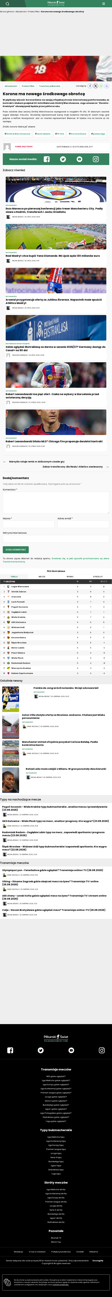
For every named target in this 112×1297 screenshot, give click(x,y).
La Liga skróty (56, 1205)
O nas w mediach (37, 1251)
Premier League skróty (56, 1201)
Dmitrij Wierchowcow (18, 133)
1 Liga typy (56, 1173)
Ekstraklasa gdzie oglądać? (56, 1117)
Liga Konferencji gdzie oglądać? (56, 1088)
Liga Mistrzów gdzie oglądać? (56, 1080)
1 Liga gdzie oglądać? (56, 1121)
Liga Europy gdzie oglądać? (56, 1084)
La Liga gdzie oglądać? (56, 1096)
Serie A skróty (56, 1210)
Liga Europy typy (56, 1145)
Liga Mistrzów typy (56, 1137)
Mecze (42, 577)
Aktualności (21, 11)
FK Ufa (60, 133)
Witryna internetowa (15, 532)
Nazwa (7, 518)
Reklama (94, 1251)
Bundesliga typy (56, 1161)
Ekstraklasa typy (56, 1169)
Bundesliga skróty (56, 1214)
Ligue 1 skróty (56, 1218)
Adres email (65, 518)
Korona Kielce (78, 133)
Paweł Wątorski (24, 146)
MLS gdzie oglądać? (56, 1076)
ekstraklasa (43, 133)
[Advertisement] (56, 35)
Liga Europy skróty (56, 1197)
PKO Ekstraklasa (56, 571)
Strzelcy (98, 577)
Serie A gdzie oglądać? (56, 1100)
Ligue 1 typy (56, 1165)
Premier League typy (56, 1149)
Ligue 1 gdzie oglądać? (56, 1109)
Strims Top (56, 1242)
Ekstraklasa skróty (56, 1222)
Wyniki (70, 577)
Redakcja (18, 1251)
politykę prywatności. (61, 1285)
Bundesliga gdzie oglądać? (56, 1105)
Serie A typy (56, 1157)
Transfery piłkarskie (49, 86)
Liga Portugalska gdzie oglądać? (56, 1113)
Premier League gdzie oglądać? (56, 1092)
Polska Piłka (33, 11)
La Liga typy (56, 1153)
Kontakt (80, 1251)
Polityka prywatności (61, 1251)
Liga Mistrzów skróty (56, 1189)
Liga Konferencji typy (56, 1141)
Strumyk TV (56, 1238)
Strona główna (7, 11)
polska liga (99, 133)
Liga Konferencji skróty (56, 1193)
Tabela (14, 577)
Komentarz (10, 489)
